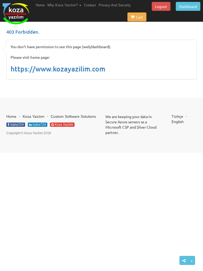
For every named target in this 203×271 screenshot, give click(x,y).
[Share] (191, 260)
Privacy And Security (115, 5)
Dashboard (188, 6)
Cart (139, 17)
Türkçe (177, 116)
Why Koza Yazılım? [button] (63, 5)
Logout (161, 6)
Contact (90, 5)
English (178, 122)
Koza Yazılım (33, 116)
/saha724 (17, 125)
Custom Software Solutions (73, 116)
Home (40, 5)
